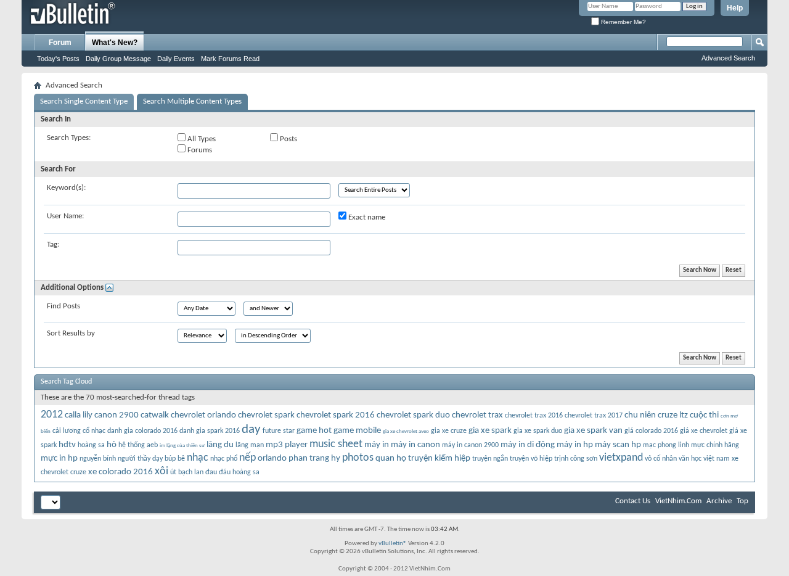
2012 (52, 415)
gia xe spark (490, 430)
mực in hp (59, 458)
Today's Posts (58, 58)
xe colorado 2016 (120, 472)
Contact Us (632, 501)
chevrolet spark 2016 (335, 415)
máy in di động (528, 445)
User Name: (65, 216)
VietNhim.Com (678, 501)
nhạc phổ (223, 459)
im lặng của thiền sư (182, 445)
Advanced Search (728, 58)
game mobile (357, 430)
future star (279, 431)
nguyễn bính (98, 459)
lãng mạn (249, 445)
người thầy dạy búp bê (151, 459)
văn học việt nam (704, 459)
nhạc (197, 458)
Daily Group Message (118, 58)
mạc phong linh (666, 445)
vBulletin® (392, 543)
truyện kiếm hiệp (439, 458)
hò (112, 445)
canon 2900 (116, 415)
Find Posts (63, 306)
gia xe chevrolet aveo (406, 431)
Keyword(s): (66, 188)
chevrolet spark (266, 415)
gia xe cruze (449, 431)
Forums (199, 150)
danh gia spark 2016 (209, 431)
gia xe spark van (593, 430)
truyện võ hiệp (531, 459)
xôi (161, 471)
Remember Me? (622, 22)
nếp (247, 458)
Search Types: (69, 138)
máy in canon (415, 445)
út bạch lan (186, 472)
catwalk (155, 415)
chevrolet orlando (203, 415)
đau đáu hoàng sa (232, 472)
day (251, 429)
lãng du (220, 445)
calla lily (78, 415)
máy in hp (575, 445)
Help (735, 8)
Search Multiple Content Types (192, 101)
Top (742, 501)
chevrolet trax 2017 (594, 415)
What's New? (114, 42)
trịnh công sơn (575, 459)
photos (358, 458)
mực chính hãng (715, 445)
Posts (287, 139)
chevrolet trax (477, 415)
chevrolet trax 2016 (534, 415)
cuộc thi (704, 415)
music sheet (335, 444)
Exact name (365, 217)
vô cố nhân (661, 459)
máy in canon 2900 (470, 445)
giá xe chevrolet (703, 431)
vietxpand (621, 458)
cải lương (66, 431)
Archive (719, 501)
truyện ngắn (490, 459)
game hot (314, 430)
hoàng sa (91, 445)
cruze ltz (673, 415)
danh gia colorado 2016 (142, 431)
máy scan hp (618, 445)
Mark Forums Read (230, 58)
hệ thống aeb (138, 445)
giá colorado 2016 (651, 431)
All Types (201, 139)
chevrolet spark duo (413, 415)
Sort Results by (71, 333)
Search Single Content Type (84, 101)
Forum (60, 42)
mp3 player (287, 445)
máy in (376, 445)
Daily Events (176, 58)
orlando (272, 458)
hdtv (67, 445)
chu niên (640, 415)
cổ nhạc (94, 431)
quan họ (390, 458)
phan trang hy (314, 458)
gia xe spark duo (537, 431)
